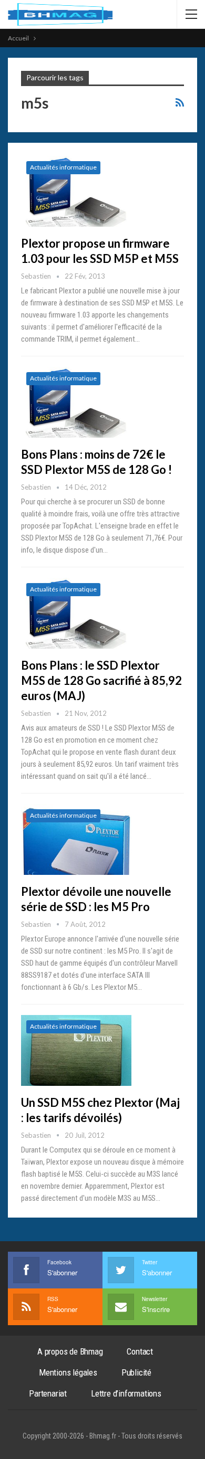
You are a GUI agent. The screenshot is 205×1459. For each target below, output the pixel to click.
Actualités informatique (63, 167)
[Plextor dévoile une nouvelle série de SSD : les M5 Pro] (76, 839)
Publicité (136, 1372)
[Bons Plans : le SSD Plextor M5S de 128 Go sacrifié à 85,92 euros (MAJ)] (76, 613)
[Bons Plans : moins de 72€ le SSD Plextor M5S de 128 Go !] (76, 402)
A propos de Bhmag (70, 1351)
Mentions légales (68, 1372)
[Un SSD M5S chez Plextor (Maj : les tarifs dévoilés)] (76, 1050)
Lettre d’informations (126, 1393)
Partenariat (48, 1393)
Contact (140, 1351)
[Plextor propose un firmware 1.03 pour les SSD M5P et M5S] (76, 191)
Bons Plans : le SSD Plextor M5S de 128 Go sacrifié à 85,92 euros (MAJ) (101, 680)
